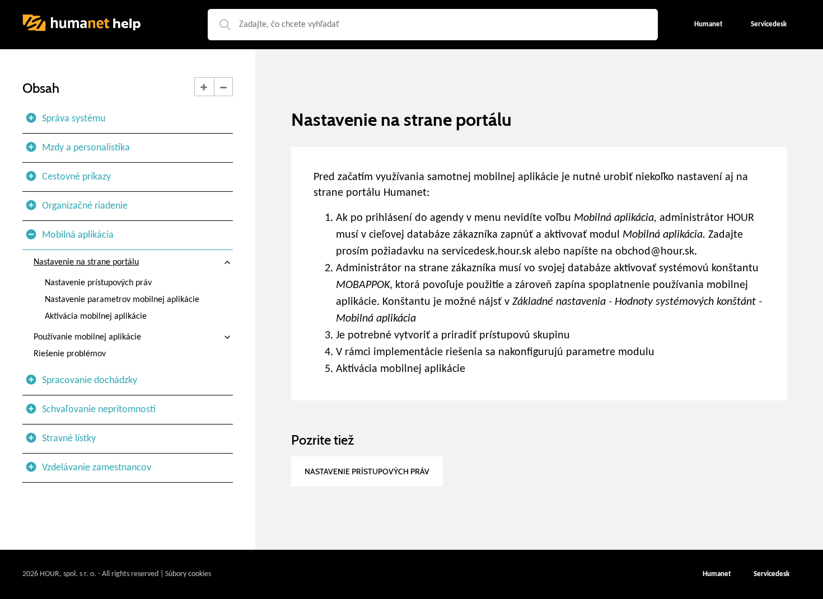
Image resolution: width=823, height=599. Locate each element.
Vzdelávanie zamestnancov (96, 468)
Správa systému (73, 119)
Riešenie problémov (70, 354)
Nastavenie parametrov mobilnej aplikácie (122, 299)
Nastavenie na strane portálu (86, 262)
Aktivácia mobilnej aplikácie (96, 316)
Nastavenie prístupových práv (98, 283)
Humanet (717, 574)
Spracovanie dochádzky (89, 380)
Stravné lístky (69, 438)
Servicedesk (771, 574)
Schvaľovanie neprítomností (99, 409)
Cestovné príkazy (76, 177)
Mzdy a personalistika (86, 148)
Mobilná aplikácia (78, 235)
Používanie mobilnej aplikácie (87, 337)
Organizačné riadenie (85, 206)
